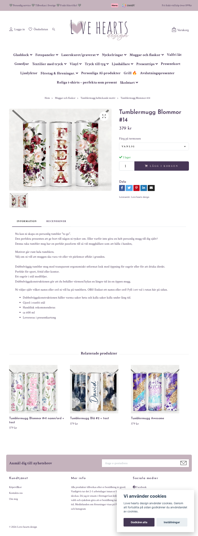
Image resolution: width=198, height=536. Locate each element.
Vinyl (74, 64)
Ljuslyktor (29, 73)
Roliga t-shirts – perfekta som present (87, 82)
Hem (47, 98)
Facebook (141, 487)
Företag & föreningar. (58, 73)
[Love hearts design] (99, 29)
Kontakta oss (16, 493)
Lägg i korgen (164, 166)
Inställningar (172, 522)
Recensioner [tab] (56, 221)
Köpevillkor (15, 487)
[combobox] (154, 146)
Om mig (13, 499)
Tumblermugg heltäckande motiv (97, 98)
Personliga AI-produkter (101, 73)
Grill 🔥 (130, 73)
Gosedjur (22, 63)
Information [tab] (27, 221)
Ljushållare (121, 64)
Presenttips (145, 64)
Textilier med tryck (47, 64)
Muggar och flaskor (145, 54)
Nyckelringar (112, 54)
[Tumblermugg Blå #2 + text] (99, 389)
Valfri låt (174, 54)
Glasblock (21, 54)
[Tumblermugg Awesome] (160, 389)
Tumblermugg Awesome (147, 418)
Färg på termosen (130, 139)
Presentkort (170, 63)
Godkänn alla (139, 522)
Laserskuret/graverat (78, 54)
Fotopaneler (45, 54)
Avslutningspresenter (157, 73)
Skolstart (127, 82)
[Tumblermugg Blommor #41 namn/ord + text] (38, 389)
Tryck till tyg (95, 64)
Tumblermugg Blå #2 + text (89, 418)
